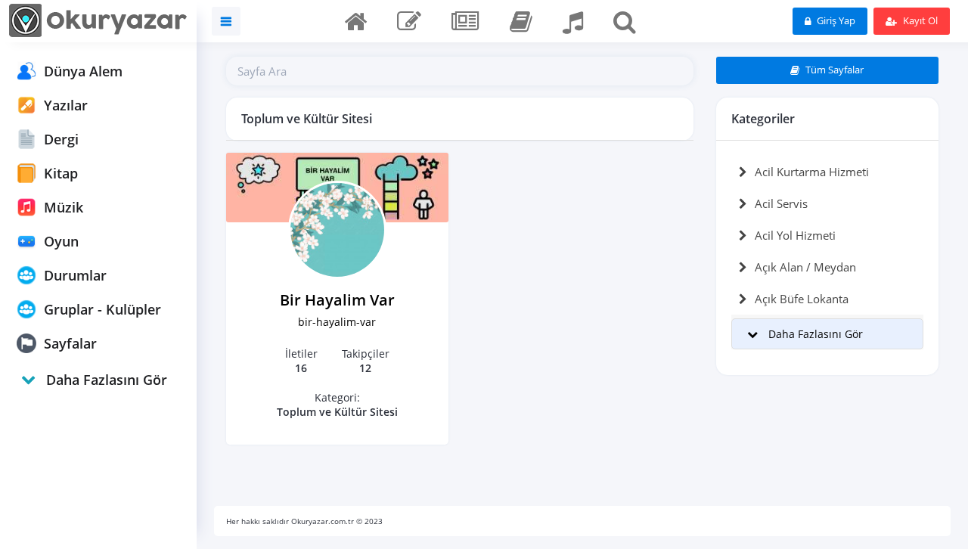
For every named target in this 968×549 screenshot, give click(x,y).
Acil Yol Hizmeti (795, 235)
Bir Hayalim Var (337, 300)
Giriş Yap (834, 20)
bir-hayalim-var (337, 322)
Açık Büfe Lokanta (802, 298)
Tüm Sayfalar (833, 69)
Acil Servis (781, 203)
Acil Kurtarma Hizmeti (812, 171)
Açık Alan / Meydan (805, 266)
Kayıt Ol (919, 20)
